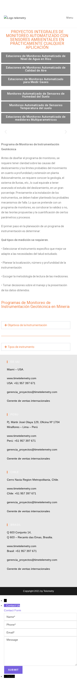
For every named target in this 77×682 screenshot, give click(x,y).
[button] (5, 131)
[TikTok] (5, 676)
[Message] (40, 650)
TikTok (11, 676)
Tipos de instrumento (21, 346)
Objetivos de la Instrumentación (27, 325)
